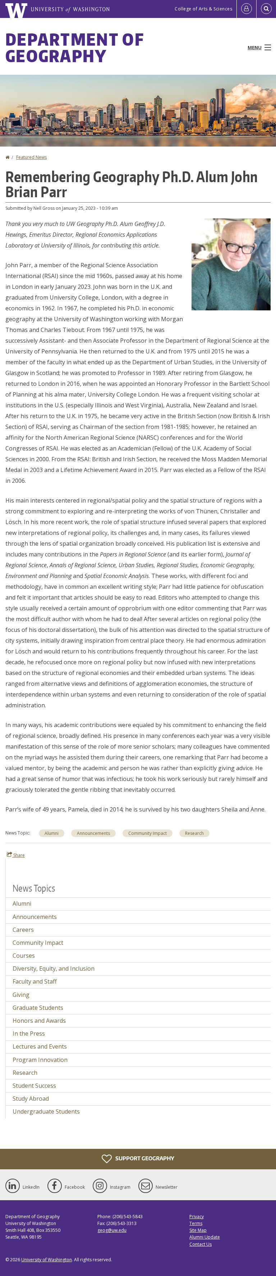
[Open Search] (266, 9)
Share (18, 855)
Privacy (196, 1216)
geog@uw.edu (111, 1230)
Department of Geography (74, 47)
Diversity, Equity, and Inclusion (54, 968)
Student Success (34, 1086)
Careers (23, 930)
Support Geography (144, 1158)
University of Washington (46, 1260)
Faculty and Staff (35, 981)
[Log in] (246, 9)
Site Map (198, 1230)
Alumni (52, 833)
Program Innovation (40, 1060)
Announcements (93, 833)
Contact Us (200, 1244)
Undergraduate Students (46, 1111)
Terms (195, 1223)
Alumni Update (204, 1237)
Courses (24, 956)
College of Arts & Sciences (203, 9)
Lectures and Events (40, 1046)
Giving (21, 995)
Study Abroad (31, 1098)
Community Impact (147, 833)
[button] (231, 264)
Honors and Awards (39, 1021)
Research (194, 833)
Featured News (31, 157)
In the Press (29, 1033)
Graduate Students (38, 1008)
